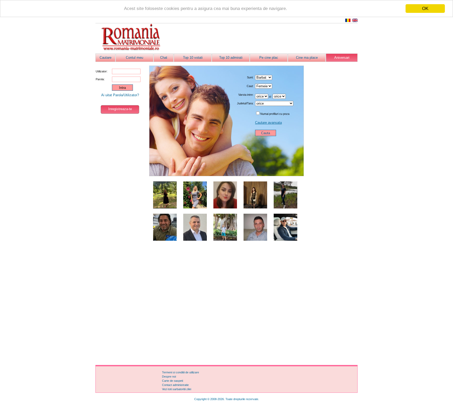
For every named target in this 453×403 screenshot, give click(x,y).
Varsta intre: (246, 94)
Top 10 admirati (230, 58)
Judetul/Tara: (245, 103)
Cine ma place (307, 58)
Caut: (250, 86)
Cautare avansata (268, 123)
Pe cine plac (268, 58)
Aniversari (341, 58)
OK (425, 8)
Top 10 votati (193, 58)
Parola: (100, 79)
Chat (163, 58)
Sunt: (250, 77)
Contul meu (134, 58)
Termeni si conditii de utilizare (180, 372)
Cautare (105, 58)
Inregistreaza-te (120, 109)
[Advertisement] (262, 38)
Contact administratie (175, 384)
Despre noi (169, 376)
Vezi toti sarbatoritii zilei (176, 389)
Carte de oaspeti (172, 380)
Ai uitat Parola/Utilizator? (120, 95)
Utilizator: (101, 71)
